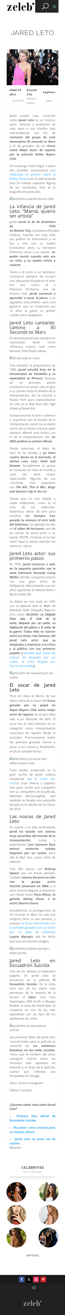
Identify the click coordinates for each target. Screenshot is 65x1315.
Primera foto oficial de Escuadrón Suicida (32, 1118)
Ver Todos (32, 1255)
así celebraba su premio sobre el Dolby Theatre (32, 174)
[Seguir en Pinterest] (43, 1279)
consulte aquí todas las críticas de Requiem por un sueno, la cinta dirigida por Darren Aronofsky (32, 659)
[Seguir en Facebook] (22, 1279)
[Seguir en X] (29, 1279)
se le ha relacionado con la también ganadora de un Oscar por (32, 927)
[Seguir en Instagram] (36, 1279)
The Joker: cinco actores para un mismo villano (32, 1130)
